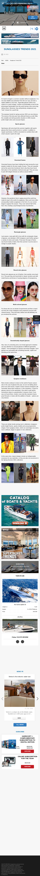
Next (37, 698)
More (19, 718)
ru (15, 3)
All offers (20, 617)
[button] (4, 28)
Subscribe (27, 751)
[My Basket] (36, 28)
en (11, 3)
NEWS (6, 60)
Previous (2, 698)
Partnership (23, 22)
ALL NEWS (20, 724)
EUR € (35, 316)
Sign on (30, 3)
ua (7, 3)
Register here (23, 3)
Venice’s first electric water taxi (20, 677)
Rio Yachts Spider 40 (20, 604)
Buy (33, 17)
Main (2, 60)
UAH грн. (36, 322)
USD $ (35, 319)
